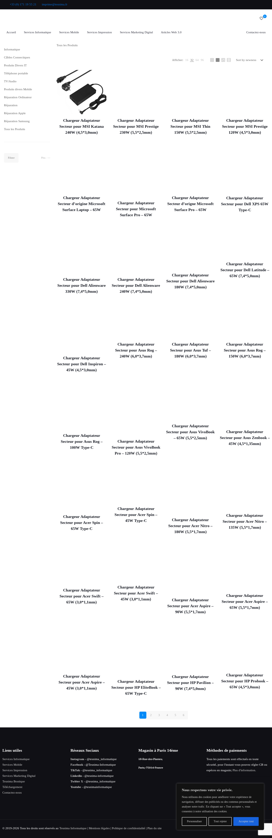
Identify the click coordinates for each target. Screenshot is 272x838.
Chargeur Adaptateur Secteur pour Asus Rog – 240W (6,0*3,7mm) (136, 350)
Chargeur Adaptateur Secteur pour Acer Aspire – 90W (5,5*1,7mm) (190, 606)
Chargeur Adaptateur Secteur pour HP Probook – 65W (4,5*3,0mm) (244, 681)
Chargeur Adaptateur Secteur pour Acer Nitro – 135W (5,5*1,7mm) (245, 521)
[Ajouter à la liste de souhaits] (101, 84)
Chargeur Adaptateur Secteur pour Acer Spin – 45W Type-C (135, 514)
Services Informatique (16, 759)
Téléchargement (12, 787)
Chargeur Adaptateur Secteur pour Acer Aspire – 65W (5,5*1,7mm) (245, 601)
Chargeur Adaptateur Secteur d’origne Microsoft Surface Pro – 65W (190, 204)
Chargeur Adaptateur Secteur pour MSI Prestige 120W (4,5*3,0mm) (245, 126)
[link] (187, 60)
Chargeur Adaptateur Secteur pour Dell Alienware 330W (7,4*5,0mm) (81, 285)
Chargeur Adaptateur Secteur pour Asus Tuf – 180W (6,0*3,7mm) (190, 350)
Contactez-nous (12, 792)
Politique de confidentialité (128, 828)
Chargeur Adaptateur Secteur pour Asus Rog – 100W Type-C (82, 441)
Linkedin (76, 775)
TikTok (75, 770)
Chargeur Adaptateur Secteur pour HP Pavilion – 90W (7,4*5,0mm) (190, 682)
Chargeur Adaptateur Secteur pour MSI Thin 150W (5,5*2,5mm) (190, 126)
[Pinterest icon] (253, 4)
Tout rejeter (220, 821)
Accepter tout (246, 821)
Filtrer (11, 157)
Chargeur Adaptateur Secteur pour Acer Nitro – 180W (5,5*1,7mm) (190, 526)
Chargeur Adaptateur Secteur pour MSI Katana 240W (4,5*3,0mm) (81, 126)
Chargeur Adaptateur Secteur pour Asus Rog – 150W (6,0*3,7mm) (245, 350)
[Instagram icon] (258, 4)
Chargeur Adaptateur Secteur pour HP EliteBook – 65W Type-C (136, 687)
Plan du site (154, 828)
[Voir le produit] (101, 75)
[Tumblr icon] (263, 4)
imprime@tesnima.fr (54, 4)
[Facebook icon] (233, 4)
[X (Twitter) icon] (238, 4)
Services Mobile (12, 764)
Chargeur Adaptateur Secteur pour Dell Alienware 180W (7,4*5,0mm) (190, 281)
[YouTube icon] (243, 4)
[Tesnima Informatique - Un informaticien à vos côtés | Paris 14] (52, 18)
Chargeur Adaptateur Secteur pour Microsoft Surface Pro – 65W (136, 209)
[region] (220, 806)
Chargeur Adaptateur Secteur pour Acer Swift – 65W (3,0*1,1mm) (82, 596)
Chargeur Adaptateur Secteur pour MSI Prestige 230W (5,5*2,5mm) (136, 126)
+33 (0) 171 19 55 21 (23, 4)
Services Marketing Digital (18, 775)
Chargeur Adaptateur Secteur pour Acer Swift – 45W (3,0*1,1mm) (136, 593)
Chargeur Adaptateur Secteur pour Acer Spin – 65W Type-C (81, 522)
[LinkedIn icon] (248, 4)
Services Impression (14, 770)
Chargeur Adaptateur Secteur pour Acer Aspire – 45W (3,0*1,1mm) (82, 682)
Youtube (75, 787)
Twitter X (76, 781)
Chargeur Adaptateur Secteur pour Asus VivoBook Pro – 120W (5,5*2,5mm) (136, 447)
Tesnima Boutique (13, 781)
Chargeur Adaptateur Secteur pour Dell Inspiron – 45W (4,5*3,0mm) (81, 364)
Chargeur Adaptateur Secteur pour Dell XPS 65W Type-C (244, 204)
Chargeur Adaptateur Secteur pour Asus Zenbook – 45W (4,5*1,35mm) (245, 437)
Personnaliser (194, 821)
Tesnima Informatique (73, 828)
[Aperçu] (101, 92)
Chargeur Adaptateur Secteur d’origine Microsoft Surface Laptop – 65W (81, 204)
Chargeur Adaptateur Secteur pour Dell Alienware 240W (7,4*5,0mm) (136, 285)
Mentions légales (99, 828)
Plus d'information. (244, 770)
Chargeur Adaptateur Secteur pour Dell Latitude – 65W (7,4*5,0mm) (244, 270)
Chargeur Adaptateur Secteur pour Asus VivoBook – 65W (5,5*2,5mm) (190, 432)
